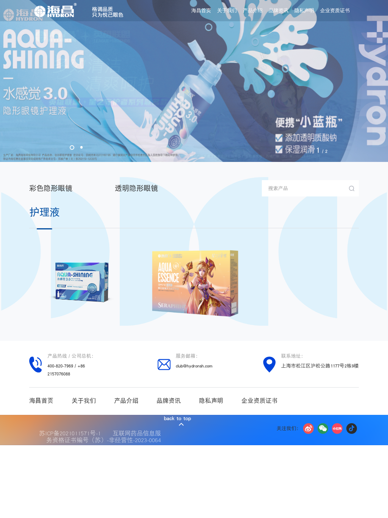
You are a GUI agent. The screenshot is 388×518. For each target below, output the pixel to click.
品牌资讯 (278, 10)
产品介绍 (253, 10)
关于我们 (227, 10)
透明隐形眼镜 (136, 188)
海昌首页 (201, 10)
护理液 (44, 212)
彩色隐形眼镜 (50, 188)
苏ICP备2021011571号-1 (72, 433)
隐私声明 (304, 10)
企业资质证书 (335, 10)
